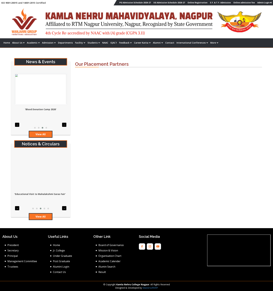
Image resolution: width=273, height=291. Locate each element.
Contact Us (59, 272)
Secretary (13, 250)
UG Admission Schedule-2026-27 (169, 2)
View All (41, 134)
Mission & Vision (108, 250)
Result (102, 272)
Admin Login (263, 2)
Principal (12, 256)
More (213, 42)
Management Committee (22, 261)
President (13, 245)
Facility (79, 42)
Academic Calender (109, 261)
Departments (65, 42)
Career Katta (141, 42)
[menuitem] (6, 42)
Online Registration (197, 2)
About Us (17, 42)
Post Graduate (61, 261)
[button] (35, 127)
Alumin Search (106, 266)
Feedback (124, 42)
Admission (47, 42)
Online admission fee (244, 2)
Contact (169, 42)
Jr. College (59, 250)
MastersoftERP (150, 287)
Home (6, 42)
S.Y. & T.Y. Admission (220, 2)
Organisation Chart (109, 256)
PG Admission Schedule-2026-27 (135, 2)
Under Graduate (62, 256)
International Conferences (191, 42)
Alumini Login (61, 266)
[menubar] (110, 42)
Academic (32, 42)
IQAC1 (113, 42)
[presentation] (17, 125)
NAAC (105, 42)
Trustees (12, 266)
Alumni (157, 42)
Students (93, 42)
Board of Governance (111, 245)
